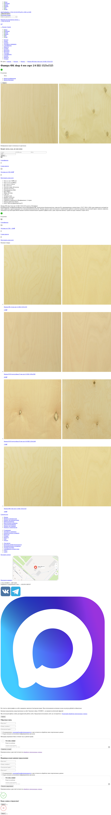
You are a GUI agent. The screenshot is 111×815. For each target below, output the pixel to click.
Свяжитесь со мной (6, 749)
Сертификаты (8, 45)
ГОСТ (5, 550)
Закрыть (3, 804)
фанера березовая (8, 80)
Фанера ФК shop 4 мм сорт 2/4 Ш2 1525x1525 (40, 61)
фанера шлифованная (10, 78)
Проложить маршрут (7, 580)
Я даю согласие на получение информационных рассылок (19, 734)
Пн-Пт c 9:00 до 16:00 (25, 12)
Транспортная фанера (10, 524)
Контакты (6, 50)
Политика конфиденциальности (13, 544)
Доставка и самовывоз (10, 44)
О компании (7, 530)
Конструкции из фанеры (10, 523)
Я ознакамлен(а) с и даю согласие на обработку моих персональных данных (33, 732)
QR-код (6, 540)
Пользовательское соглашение (12, 546)
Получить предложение (7, 786)
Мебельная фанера (9, 521)
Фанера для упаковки (10, 526)
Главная (9, 61)
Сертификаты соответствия (11, 549)
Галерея (6, 42)
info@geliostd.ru (5, 12)
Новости (6, 47)
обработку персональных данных (33, 752)
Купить (3, 155)
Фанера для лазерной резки (11, 520)
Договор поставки (9, 547)
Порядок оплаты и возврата (11, 533)
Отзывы (6, 48)
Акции (9, 27)
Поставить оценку (6, 554)
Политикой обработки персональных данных (74, 713)
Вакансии (6, 534)
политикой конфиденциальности (22, 732)
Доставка (6, 53)
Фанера (23, 61)
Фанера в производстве (10, 518)
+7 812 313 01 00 (14, 12)
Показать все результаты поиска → (10, 19)
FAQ (5, 539)
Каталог (4, 27)
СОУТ (5, 552)
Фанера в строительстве (10, 527)
